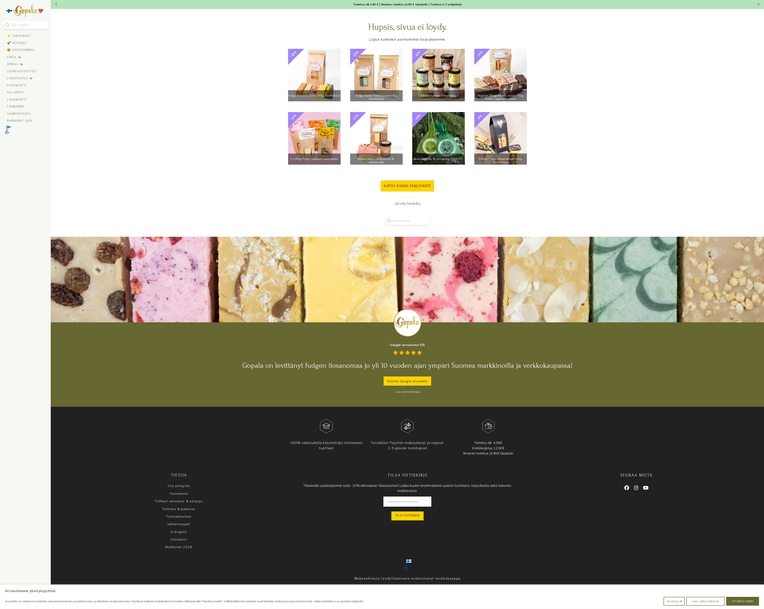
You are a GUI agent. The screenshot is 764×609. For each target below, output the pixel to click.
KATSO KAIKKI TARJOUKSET (407, 186)
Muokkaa (673, 601)
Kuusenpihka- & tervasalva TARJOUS (438, 159)
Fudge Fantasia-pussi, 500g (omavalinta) (314, 95)
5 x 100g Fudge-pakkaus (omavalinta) (314, 159)
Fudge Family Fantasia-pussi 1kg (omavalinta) (376, 97)
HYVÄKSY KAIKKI (742, 601)
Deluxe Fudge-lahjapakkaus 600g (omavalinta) (500, 160)
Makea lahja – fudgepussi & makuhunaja (376, 160)
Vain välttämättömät (705, 601)
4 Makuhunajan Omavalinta (438, 95)
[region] (382, 597)
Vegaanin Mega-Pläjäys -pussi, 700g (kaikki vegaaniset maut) (500, 97)
